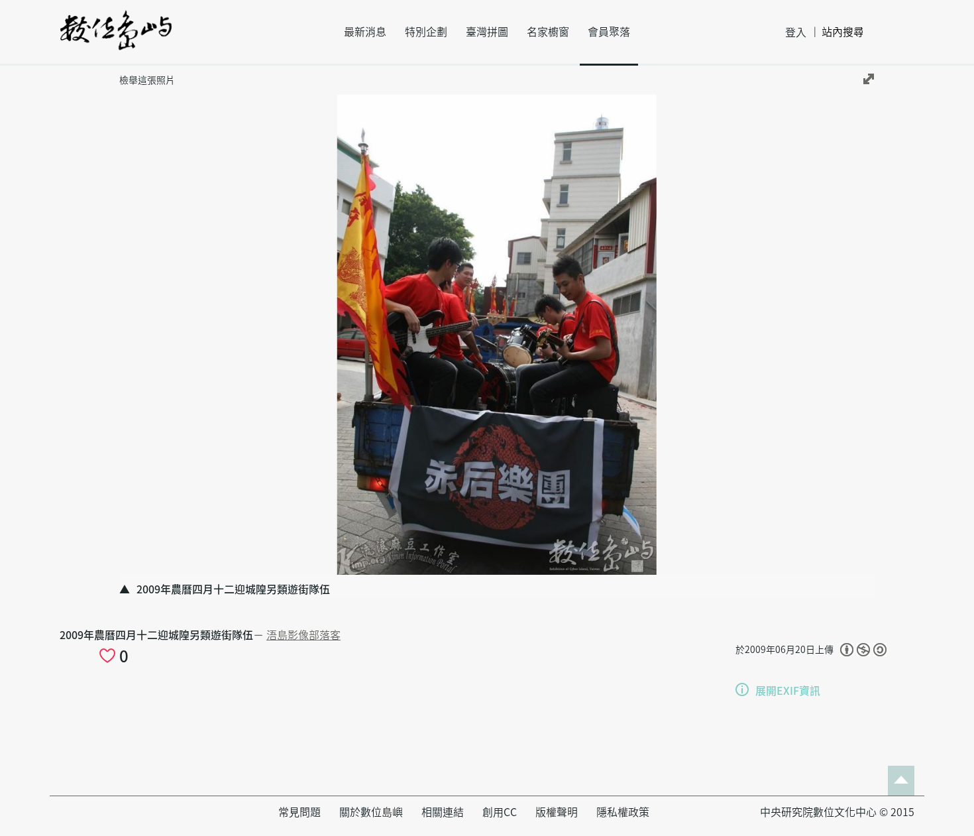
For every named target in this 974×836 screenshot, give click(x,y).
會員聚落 (609, 32)
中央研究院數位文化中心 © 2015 (837, 812)
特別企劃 (426, 32)
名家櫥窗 (548, 32)
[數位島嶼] (116, 39)
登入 (795, 32)
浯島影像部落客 (303, 635)
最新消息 (365, 32)
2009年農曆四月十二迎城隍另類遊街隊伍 (156, 635)
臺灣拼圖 (487, 32)
